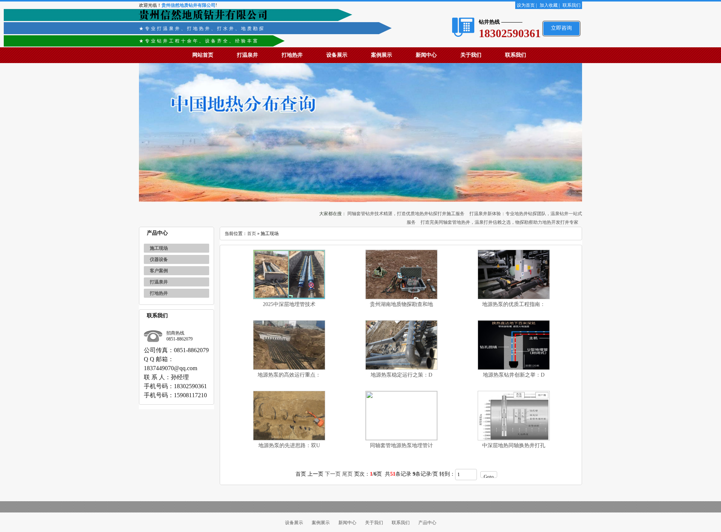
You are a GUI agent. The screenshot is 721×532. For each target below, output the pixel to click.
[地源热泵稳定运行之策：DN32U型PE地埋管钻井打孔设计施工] (401, 368)
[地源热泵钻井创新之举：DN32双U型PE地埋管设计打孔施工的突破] (514, 368)
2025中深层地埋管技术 (289, 304)
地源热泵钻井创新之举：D (514, 375)
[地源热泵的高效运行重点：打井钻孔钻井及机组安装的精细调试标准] (289, 368)
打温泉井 (247, 55)
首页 (251, 233)
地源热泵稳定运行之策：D (401, 375)
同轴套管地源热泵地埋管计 (401, 445)
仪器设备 (159, 259)
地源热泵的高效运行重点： (289, 375)
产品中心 (427, 522)
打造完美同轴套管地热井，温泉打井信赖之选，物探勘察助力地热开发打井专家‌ (499, 222)
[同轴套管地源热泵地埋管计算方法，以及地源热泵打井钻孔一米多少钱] (401, 438)
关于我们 (470, 55)
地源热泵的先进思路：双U (289, 445)
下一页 (333, 474)
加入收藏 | (550, 5)
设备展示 (336, 55)
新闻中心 (426, 55)
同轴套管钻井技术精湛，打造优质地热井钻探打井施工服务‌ (406, 213)
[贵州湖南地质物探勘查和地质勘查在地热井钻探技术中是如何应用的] (401, 297)
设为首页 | (527, 5)
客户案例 (159, 270)
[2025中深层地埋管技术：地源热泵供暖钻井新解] (289, 297)
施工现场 (159, 248)
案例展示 (381, 55)
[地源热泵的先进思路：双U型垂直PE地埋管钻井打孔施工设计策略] (289, 439)
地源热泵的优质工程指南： (513, 304)
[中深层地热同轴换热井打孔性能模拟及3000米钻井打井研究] (514, 439)
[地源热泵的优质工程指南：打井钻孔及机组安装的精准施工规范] (514, 297)
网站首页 (202, 55)
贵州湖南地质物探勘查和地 (401, 304)
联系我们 (572, 5)
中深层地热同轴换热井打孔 (513, 445)
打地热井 (292, 55)
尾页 (347, 474)
